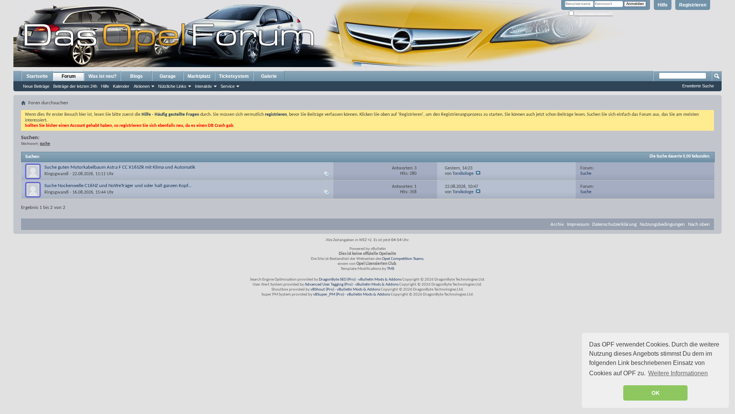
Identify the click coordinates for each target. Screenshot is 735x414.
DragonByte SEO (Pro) (337, 280)
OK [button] (656, 393)
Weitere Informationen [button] (678, 373)
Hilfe (663, 5)
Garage (168, 76)
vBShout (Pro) (322, 290)
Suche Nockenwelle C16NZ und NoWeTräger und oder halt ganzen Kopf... (117, 185)
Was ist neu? (102, 76)
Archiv (557, 224)
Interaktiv (203, 86)
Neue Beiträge (36, 86)
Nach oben (699, 224)
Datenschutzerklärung (614, 224)
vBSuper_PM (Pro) (328, 294)
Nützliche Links (172, 86)
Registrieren (692, 5)
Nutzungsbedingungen (662, 224)
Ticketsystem (234, 76)
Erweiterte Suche (698, 86)
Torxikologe (463, 173)
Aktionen (142, 86)
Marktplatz (199, 76)
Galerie (269, 76)
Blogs (136, 76)
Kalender (121, 86)
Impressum (578, 224)
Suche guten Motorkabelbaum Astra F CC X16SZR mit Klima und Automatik (119, 167)
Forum (69, 76)
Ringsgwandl (56, 174)
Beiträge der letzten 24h (75, 86)
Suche (585, 173)
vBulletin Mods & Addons (380, 280)
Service (227, 86)
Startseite (37, 76)
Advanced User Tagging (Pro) (329, 285)
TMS (390, 269)
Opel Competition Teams (402, 259)
